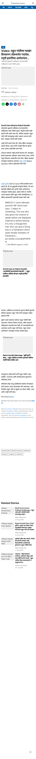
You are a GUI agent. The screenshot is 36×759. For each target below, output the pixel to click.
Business (10, 411)
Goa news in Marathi (11, 409)
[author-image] (2, 92)
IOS (32, 417)
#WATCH (9, 202)
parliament (27, 450)
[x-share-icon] (7, 105)
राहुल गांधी (22, 161)
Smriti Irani (19, 454)
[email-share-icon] (19, 105)
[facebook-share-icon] (11, 105)
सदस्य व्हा (11, 397)
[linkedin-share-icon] (15, 105)
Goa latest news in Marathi (12, 413)
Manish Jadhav (10, 92)
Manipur (4, 454)
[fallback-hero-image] (7, 510)
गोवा (4, 7)
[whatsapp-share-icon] (3, 105)
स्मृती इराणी (4, 184)
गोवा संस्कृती (18, 7)
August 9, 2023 (22, 245)
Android (25, 417)
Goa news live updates (18, 415)
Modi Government (17, 450)
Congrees (11, 454)
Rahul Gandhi (6, 450)
